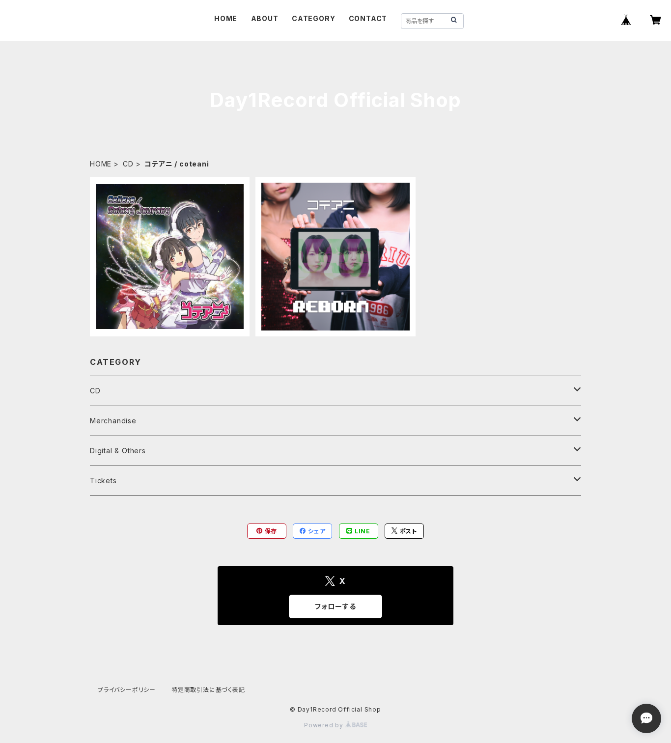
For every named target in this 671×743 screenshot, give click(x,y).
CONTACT (368, 18)
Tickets (103, 480)
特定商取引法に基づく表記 (208, 689)
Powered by (324, 725)
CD (128, 164)
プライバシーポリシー (127, 689)
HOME (225, 18)
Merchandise (113, 420)
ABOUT (265, 18)
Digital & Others (118, 450)
